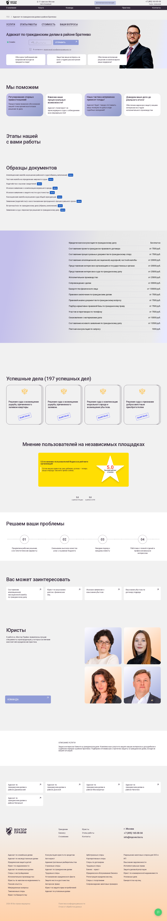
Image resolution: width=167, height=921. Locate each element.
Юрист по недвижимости (18, 866)
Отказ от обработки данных (70, 907)
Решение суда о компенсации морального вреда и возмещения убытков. (102, 404)
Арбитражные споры (95, 855)
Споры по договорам (95, 862)
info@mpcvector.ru (133, 837)
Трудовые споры (52, 873)
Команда (69, 8)
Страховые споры (52, 866)
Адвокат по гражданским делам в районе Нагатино (135, 787)
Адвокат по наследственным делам (23, 859)
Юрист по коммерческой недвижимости (141, 873)
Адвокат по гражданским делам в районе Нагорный (17, 800)
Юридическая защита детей (19, 862)
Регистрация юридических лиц (99, 877)
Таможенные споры (16, 891)
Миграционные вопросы (18, 888)
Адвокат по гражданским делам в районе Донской (56, 787)
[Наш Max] (142, 3)
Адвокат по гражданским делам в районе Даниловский (17, 787)
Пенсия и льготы (15, 884)
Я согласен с (52, 49)
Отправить (60, 42)
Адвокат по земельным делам (20, 869)
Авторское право (52, 884)
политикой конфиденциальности (57, 49)
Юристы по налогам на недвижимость (24, 880)
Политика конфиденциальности (72, 904)
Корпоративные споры (96, 859)
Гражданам (63, 829)
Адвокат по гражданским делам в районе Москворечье (95, 787)
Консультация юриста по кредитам (60, 855)
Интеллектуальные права (134, 866)
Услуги (41, 8)
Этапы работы (28, 24)
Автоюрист (50, 859)
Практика (126, 8)
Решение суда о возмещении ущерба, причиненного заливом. (63, 404)
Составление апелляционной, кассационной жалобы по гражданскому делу (17, 593)
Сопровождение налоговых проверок (102, 884)
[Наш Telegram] (137, 3)
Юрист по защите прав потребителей (60, 888)
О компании (11, 8)
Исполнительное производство (21, 877)
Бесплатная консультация (105, 3)
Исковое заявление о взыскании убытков (95, 591)
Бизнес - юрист (92, 869)
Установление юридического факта (60, 877)
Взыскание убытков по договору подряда (135, 591)
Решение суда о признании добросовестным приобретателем (140, 404)
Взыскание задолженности (135, 862)
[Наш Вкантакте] (126, 842)
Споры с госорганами (95, 880)
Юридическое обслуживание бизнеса (101, 873)
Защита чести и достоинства (57, 880)
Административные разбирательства (61, 862)
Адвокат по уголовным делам (57, 891)
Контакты (156, 8)
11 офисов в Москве (47, 3)
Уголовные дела (130, 877)
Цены (97, 8)
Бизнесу (62, 833)
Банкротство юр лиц (132, 880)
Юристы (85, 829)
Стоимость (48, 24)
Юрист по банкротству (17, 895)
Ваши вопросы (69, 24)
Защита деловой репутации (135, 869)
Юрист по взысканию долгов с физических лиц (56, 592)
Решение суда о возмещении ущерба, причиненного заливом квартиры (24, 404)
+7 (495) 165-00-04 (153, 1)
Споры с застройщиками (18, 873)
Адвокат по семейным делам (20, 855)
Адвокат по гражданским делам (58, 869)
